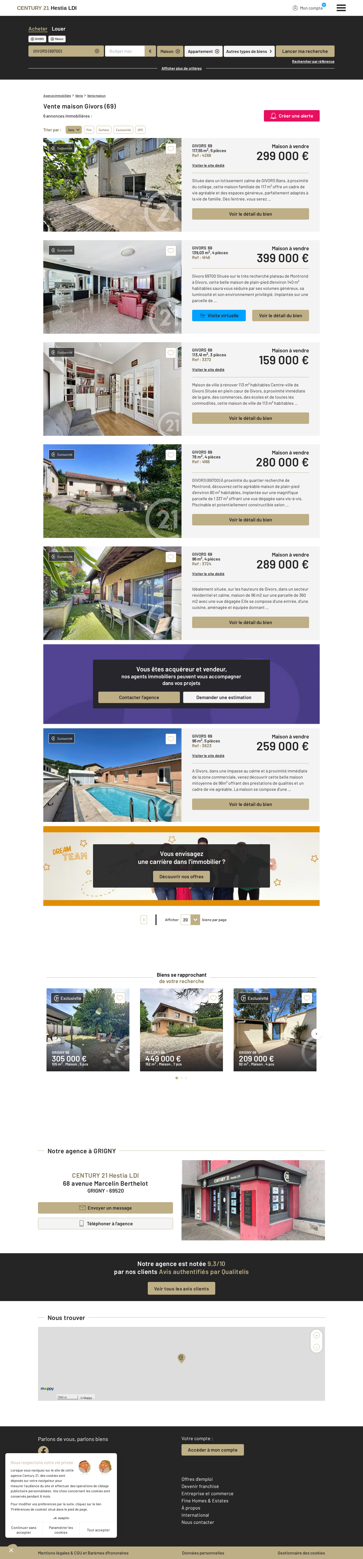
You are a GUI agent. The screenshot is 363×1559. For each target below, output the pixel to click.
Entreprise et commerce (208, 1493)
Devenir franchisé (200, 1486)
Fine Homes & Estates (205, 1500)
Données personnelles (203, 1552)
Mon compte (311, 7)
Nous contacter (198, 1522)
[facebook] (43, 1451)
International (195, 1515)
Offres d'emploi (197, 1479)
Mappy (87, 1397)
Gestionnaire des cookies (301, 1552)
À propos (191, 1508)
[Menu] (341, 7)
